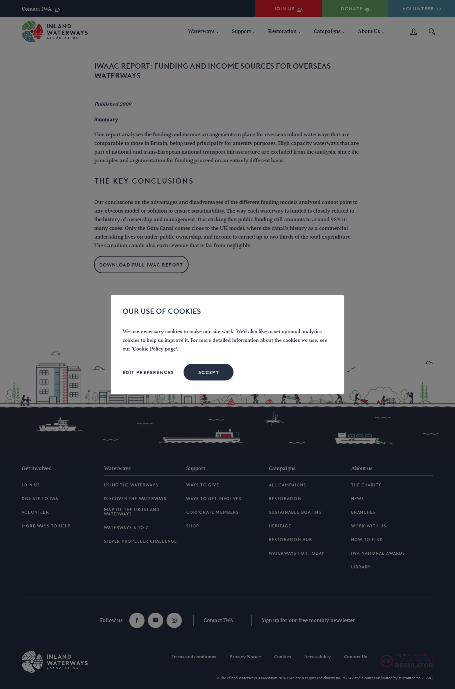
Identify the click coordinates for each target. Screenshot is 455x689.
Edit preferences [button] (148, 372)
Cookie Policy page (154, 349)
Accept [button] (208, 372)
